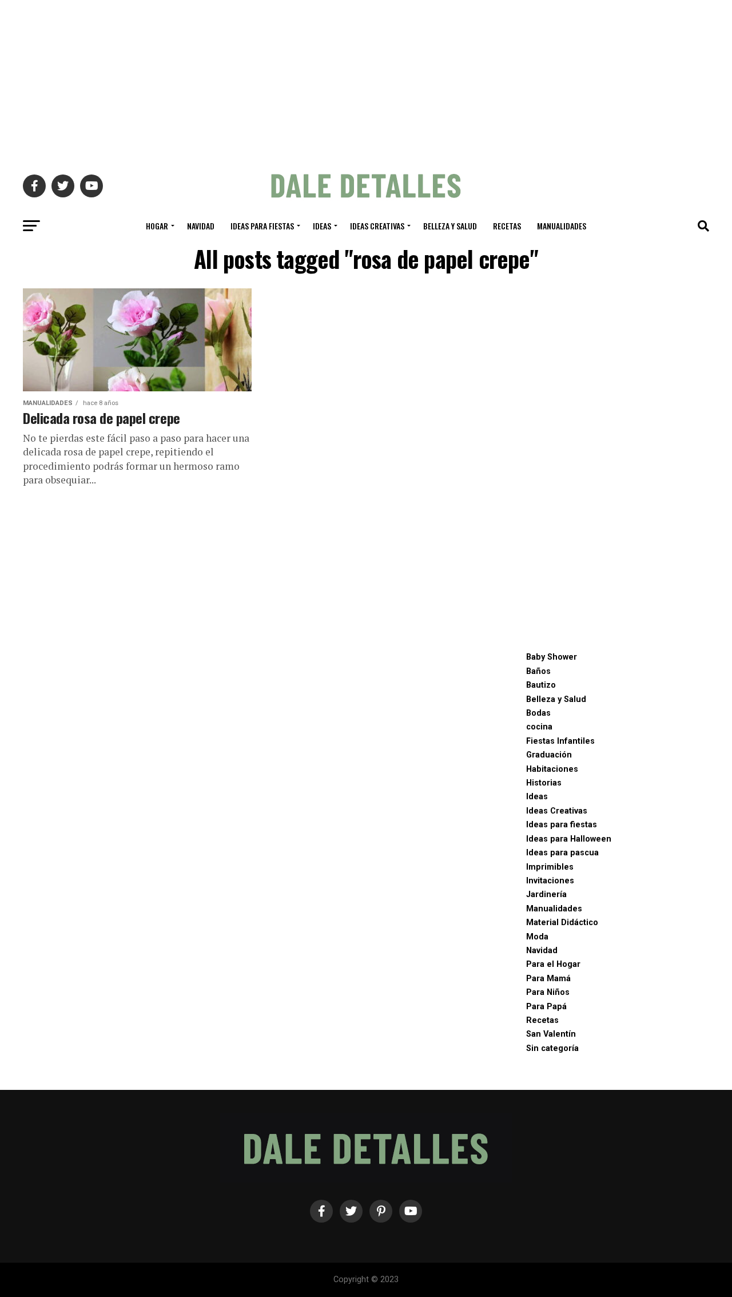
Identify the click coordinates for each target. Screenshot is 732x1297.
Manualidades (561, 226)
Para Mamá (548, 978)
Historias (544, 783)
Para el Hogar (553, 964)
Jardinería (546, 894)
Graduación (549, 755)
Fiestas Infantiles (560, 741)
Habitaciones (552, 769)
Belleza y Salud (450, 226)
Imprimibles (550, 867)
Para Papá (546, 1007)
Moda (537, 937)
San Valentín (551, 1034)
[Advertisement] (366, 80)
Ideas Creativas (377, 226)
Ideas (322, 226)
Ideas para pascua (562, 853)
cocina (539, 727)
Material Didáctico (562, 922)
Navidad (200, 226)
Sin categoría (552, 1048)
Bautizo (541, 685)
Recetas (507, 226)
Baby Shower (551, 657)
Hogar (157, 226)
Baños (538, 671)
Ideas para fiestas (262, 226)
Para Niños (548, 992)
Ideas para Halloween (568, 839)
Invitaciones (550, 881)
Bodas (538, 713)
